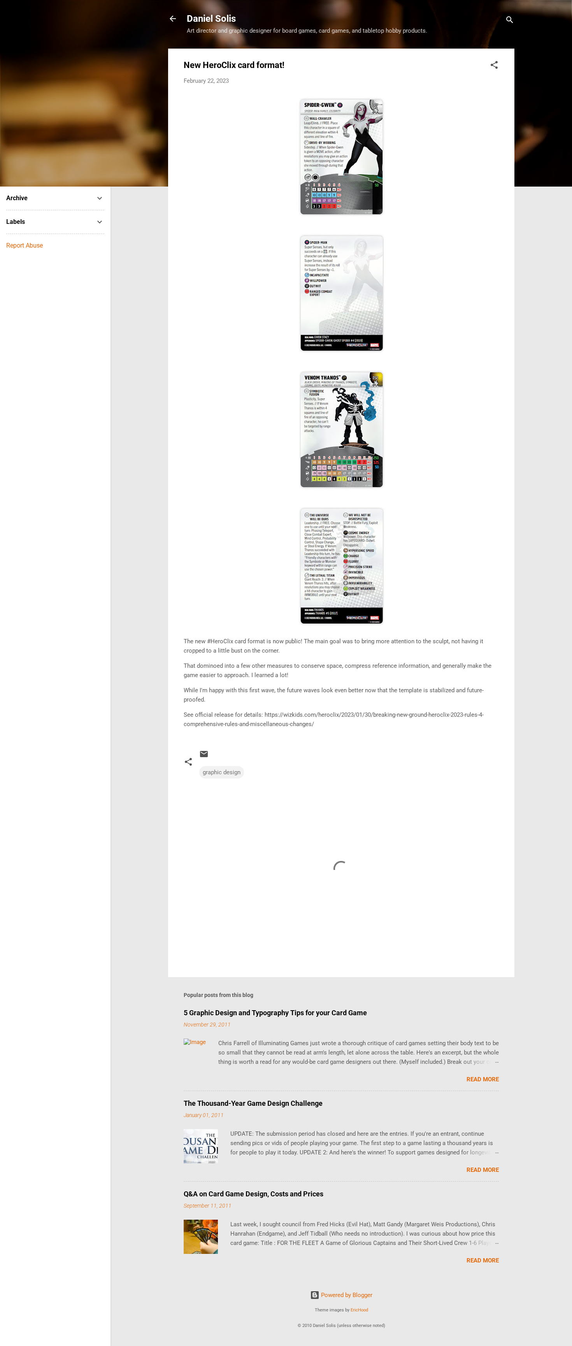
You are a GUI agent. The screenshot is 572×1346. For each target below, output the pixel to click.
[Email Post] (204, 756)
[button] (494, 66)
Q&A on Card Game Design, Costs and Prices (253, 1194)
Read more (483, 1079)
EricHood (359, 1310)
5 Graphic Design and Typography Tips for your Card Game (275, 1013)
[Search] (509, 21)
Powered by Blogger (345, 1295)
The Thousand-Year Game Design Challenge (253, 1103)
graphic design (221, 772)
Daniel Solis (211, 18)
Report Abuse (24, 245)
